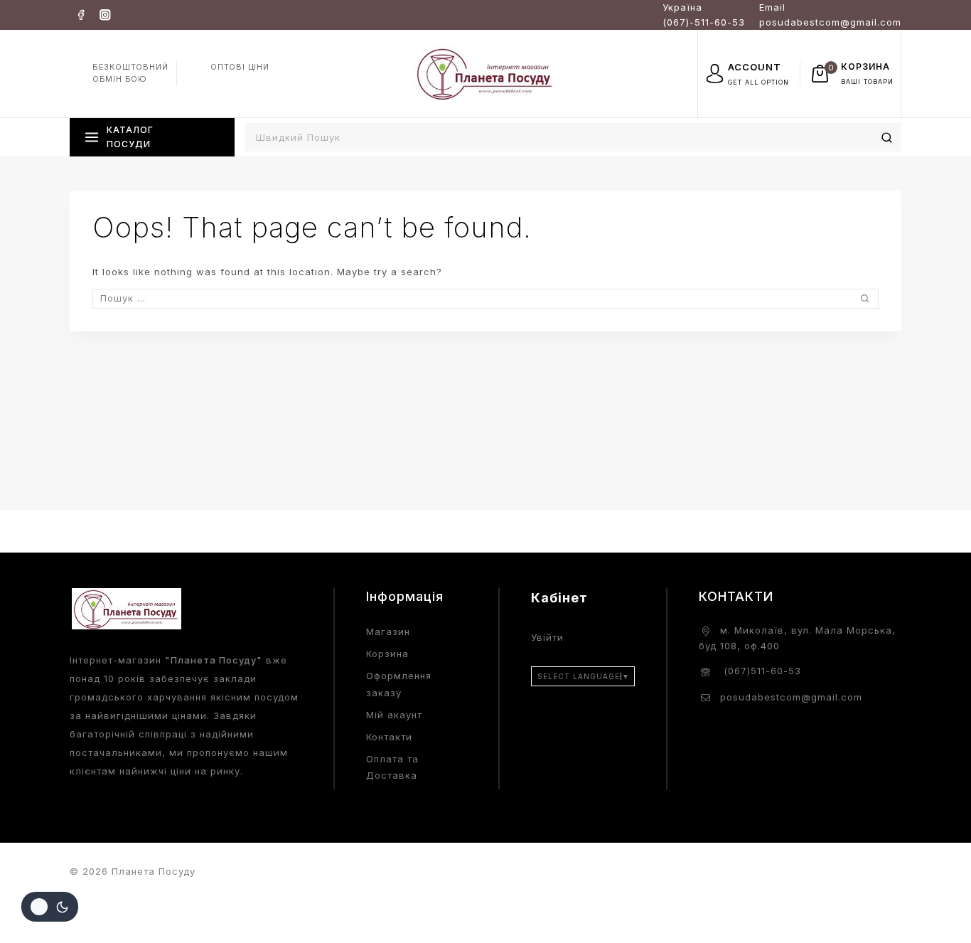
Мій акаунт (394, 714)
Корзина (387, 653)
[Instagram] (105, 15)
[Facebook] (81, 15)
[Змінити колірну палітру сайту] (49, 907)
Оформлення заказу (398, 684)
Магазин (388, 631)
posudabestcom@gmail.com (791, 697)
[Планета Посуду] (485, 73)
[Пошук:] (485, 298)
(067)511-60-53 (760, 670)
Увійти (547, 637)
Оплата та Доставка (392, 767)
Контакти (389, 736)
